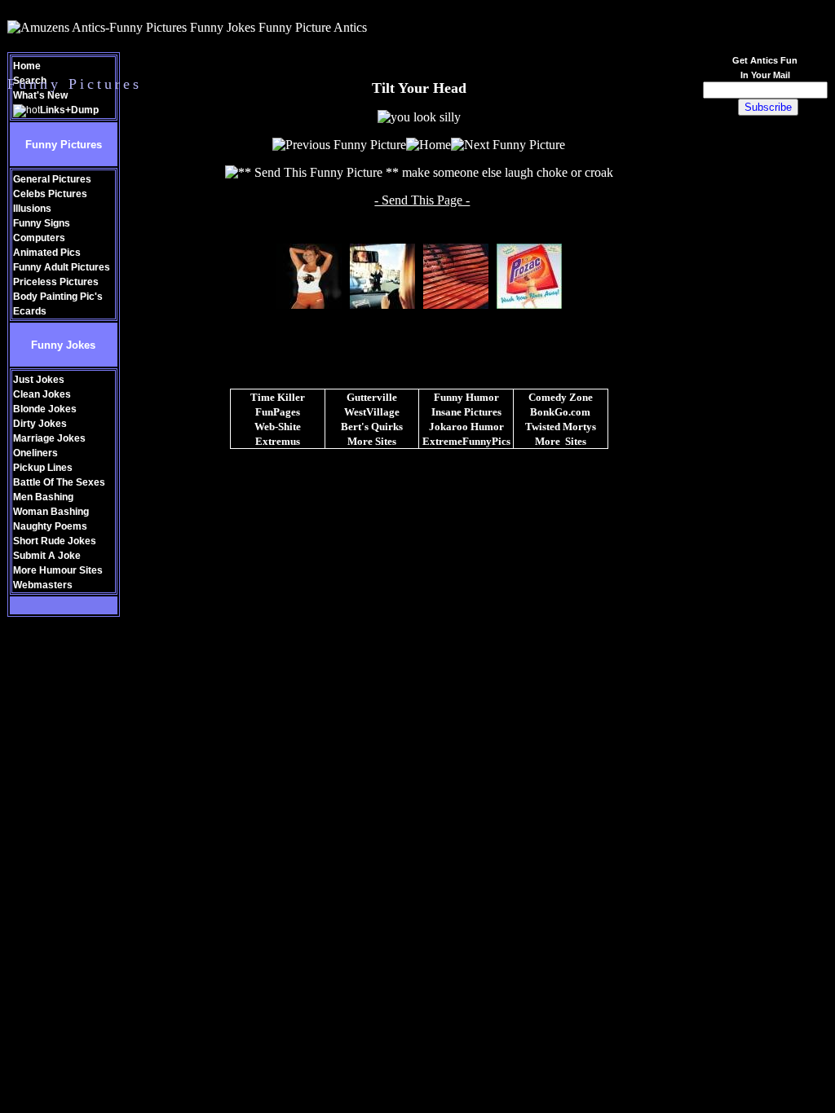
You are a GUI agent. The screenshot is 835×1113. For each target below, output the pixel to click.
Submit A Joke (47, 555)
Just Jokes (38, 379)
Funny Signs (41, 223)
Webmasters (43, 585)
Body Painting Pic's (58, 296)
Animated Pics (47, 252)
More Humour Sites (58, 570)
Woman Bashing (51, 511)
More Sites (371, 441)
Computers (39, 238)
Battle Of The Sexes (59, 482)
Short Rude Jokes (54, 541)
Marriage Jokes (49, 438)
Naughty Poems (50, 526)
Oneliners (35, 453)
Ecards (29, 311)
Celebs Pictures (50, 194)
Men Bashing (43, 497)
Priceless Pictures (56, 282)
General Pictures (52, 179)
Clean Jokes (42, 394)
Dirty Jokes (40, 423)
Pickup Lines (43, 467)
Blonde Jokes (45, 409)
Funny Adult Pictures (61, 267)
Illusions (32, 208)
